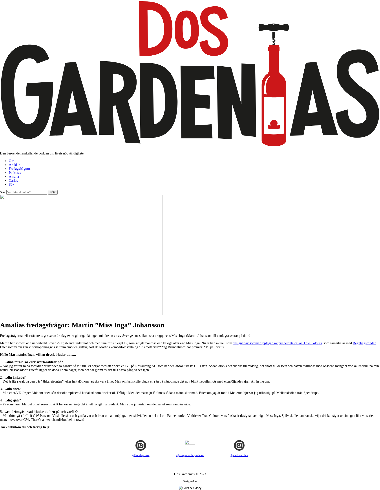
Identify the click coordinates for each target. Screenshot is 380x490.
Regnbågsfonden (364, 343)
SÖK (53, 192)
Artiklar (14, 165)
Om (11, 161)
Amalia (14, 176)
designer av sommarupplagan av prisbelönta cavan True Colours (277, 343)
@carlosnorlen (239, 455)
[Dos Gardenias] (190, 146)
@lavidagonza (141, 455)
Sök (11, 184)
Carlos (13, 180)
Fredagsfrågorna (20, 169)
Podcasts (15, 172)
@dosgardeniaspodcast (190, 455)
